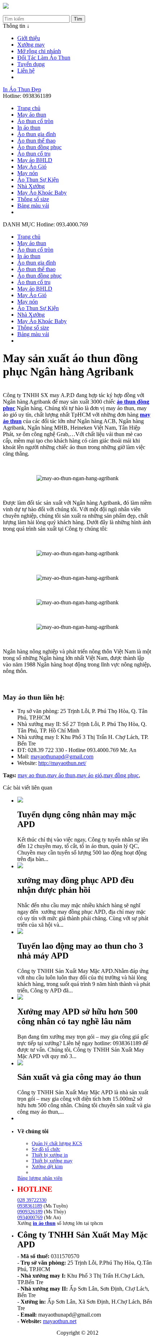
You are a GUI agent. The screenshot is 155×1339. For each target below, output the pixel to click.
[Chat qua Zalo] (138, 1274)
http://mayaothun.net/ (62, 763)
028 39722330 (31, 1200)
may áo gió (89, 775)
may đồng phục (121, 775)
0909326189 (30, 1211)
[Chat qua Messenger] (138, 1291)
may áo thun (61, 775)
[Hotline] (6, 7)
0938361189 (29, 1206)
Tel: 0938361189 (22, 12)
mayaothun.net (59, 1321)
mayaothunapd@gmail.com (62, 756)
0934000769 (30, 1217)
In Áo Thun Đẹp (22, 89)
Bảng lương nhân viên (39, 1178)
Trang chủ (28, 108)
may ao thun (32, 775)
